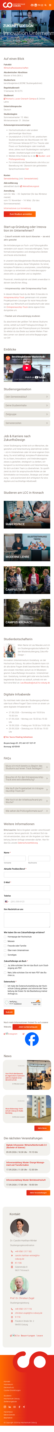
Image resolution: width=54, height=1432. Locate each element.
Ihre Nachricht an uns (13, 909)
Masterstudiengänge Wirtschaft (16, 43)
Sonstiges (12, 955)
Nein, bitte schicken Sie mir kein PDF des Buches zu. (27, 973)
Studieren (16, 41)
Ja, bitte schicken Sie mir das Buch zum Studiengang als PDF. (28, 966)
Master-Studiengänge (30, 41)
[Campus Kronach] (27, 613)
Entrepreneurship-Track (17, 307)
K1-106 (18, 1263)
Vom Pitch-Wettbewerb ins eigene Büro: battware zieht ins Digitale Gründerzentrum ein (14, 1077)
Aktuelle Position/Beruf (15, 869)
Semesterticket (30, 178)
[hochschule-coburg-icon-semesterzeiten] (35, 4)
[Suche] (45, 5)
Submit (9, 1012)
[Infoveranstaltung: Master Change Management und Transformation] (27, 1166)
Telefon (7, 896)
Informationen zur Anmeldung (17, 208)
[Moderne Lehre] (27, 547)
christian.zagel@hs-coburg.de (28, 1313)
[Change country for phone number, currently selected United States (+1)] (7, 901)
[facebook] (19, 1407)
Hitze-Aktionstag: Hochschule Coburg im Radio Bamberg (14, 1111)
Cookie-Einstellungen (12, 1390)
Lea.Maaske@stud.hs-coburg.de (35, 683)
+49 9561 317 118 (23, 1309)
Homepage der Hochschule (20, 937)
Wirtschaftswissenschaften (16, 68)
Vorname (7, 863)
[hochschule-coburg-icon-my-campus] (32, 5)
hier (27, 169)
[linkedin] (10, 1407)
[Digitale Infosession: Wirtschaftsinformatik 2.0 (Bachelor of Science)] (27, 1149)
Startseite (7, 41)
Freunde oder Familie (17, 946)
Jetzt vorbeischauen (28, 1027)
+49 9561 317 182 (23, 1251)
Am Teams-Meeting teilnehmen (19, 737)
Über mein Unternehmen (18, 950)
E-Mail (7, 882)
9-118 (17, 1317)
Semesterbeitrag (11, 178)
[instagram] (5, 1407)
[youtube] (14, 1407)
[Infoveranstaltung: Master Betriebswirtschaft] (27, 1182)
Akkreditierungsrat (30, 186)
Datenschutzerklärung (28, 843)
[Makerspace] (27, 515)
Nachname (32, 863)
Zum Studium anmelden (21, 214)
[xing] (24, 1407)
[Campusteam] (27, 580)
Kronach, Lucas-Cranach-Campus (21, 99)
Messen (11, 941)
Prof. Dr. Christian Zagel (22, 1298)
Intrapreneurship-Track (14, 297)
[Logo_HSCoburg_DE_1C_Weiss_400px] (14, 3)
